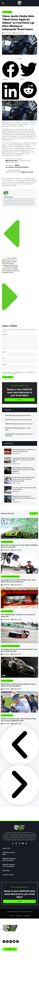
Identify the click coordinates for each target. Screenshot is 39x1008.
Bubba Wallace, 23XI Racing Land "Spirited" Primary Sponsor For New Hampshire (23, 469)
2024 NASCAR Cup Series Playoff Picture (18, 415)
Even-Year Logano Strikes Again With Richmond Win (24, 488)
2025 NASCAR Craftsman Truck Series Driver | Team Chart (19, 435)
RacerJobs (6, 995)
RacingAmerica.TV (8, 991)
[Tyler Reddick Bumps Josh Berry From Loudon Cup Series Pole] (7, 451)
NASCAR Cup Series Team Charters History (18, 419)
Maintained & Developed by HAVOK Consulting (19, 913)
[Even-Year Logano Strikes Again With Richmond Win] (7, 489)
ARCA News (6, 870)
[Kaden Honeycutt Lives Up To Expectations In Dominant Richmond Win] (7, 499)
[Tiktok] (26, 843)
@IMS (17, 165)
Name (4, 352)
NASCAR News (7, 12)
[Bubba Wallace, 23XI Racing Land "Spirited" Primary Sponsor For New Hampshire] (7, 470)
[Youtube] (22, 843)
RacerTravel (6, 999)
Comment (5, 334)
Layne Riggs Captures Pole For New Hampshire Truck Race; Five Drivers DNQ (23, 459)
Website (4, 364)
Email (4, 358)
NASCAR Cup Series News (7, 541)
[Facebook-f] (12, 843)
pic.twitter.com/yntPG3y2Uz (17, 167)
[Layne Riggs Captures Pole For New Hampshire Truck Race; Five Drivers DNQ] (7, 460)
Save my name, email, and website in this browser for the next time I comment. (19, 373)
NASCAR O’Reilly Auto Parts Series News (10, 859)
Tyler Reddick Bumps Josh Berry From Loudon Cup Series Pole (24, 450)
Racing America (7, 986)
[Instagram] (19, 843)
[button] (3, 3)
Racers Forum (7, 1003)
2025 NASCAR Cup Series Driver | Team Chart (19, 424)
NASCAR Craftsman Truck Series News (10, 576)
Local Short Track (8, 875)
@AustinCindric (12, 160)
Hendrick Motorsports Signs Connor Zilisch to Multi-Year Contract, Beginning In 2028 (23, 479)
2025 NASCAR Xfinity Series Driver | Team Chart (18, 429)
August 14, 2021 (27, 172)
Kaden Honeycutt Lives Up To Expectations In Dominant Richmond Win (23, 498)
